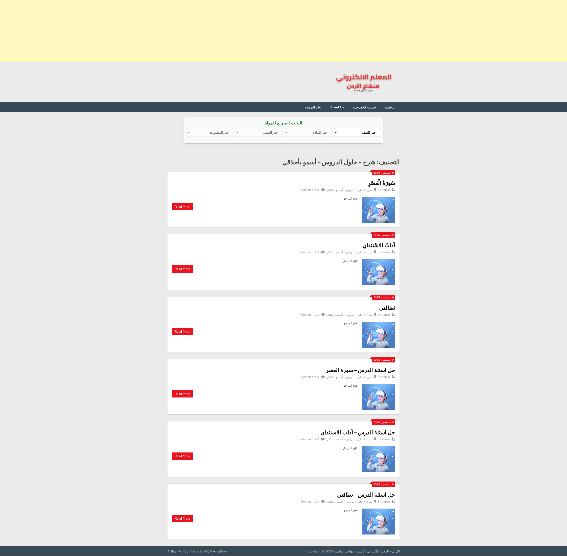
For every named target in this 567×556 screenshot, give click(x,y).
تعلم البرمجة (313, 107)
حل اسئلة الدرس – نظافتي (366, 494)
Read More (182, 206)
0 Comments (310, 190)
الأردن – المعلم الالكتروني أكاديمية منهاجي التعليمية (367, 551)
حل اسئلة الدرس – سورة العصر (360, 370)
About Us (337, 107)
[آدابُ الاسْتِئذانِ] (378, 271)
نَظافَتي (387, 307)
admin (386, 190)
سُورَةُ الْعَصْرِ (381, 182)
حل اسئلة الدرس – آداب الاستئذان (357, 432)
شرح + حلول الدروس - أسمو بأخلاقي (349, 190)
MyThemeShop (216, 551)
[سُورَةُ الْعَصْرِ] (378, 209)
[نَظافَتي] (378, 334)
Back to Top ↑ (177, 551)
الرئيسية (390, 107)
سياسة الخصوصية (364, 107)
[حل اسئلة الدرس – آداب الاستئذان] (378, 458)
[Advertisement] (434, 31)
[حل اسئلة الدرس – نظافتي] (378, 520)
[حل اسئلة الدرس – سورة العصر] (378, 396)
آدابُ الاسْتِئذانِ (379, 245)
